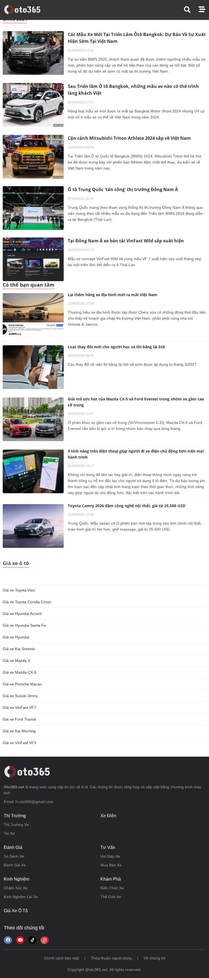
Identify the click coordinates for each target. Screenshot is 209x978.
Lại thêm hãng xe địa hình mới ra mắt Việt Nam (112, 294)
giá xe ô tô (16, 910)
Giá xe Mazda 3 (16, 660)
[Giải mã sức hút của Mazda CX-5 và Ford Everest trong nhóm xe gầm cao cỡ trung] (33, 419)
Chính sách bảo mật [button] (61, 958)
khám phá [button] (110, 879)
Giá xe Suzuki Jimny (20, 696)
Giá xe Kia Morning (19, 731)
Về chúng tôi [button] (154, 958)
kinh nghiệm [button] (16, 879)
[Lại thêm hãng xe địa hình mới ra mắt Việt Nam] (33, 315)
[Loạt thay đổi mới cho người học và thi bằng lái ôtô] (33, 367)
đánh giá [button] (13, 847)
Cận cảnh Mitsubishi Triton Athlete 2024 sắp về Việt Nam (129, 138)
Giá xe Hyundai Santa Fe (24, 625)
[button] (191, 9)
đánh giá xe (15, 865)
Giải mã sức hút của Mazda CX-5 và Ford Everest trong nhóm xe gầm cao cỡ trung (136, 402)
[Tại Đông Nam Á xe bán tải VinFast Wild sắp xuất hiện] (33, 259)
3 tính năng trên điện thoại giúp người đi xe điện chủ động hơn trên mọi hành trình (136, 454)
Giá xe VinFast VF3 (19, 743)
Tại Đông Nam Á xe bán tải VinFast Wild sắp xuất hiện (126, 241)
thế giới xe (110, 896)
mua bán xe (111, 865)
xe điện (108, 815)
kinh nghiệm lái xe (21, 896)
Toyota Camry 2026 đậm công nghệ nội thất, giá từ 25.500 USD (126, 505)
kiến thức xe (112, 888)
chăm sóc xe (15, 888)
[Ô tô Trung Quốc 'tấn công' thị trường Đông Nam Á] (33, 208)
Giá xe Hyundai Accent (22, 613)
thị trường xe (16, 824)
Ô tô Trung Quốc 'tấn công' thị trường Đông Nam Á (123, 189)
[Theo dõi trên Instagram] (45, 940)
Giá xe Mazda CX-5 (19, 672)
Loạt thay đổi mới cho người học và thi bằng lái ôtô (116, 346)
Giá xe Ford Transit (19, 719)
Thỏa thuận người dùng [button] (111, 958)
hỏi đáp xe (110, 856)
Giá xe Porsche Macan (22, 684)
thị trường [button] (15, 815)
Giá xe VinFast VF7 (19, 707)
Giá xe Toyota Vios (19, 590)
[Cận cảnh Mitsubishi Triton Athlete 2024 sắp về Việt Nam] (33, 156)
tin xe (9, 833)
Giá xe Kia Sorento (19, 649)
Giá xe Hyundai (16, 637)
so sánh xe (14, 856)
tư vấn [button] (107, 847)
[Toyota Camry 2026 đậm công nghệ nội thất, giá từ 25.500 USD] (33, 526)
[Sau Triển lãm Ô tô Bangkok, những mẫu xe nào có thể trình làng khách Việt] (33, 104)
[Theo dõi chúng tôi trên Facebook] (8, 940)
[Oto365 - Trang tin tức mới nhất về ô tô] (25, 9)
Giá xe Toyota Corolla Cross (27, 602)
